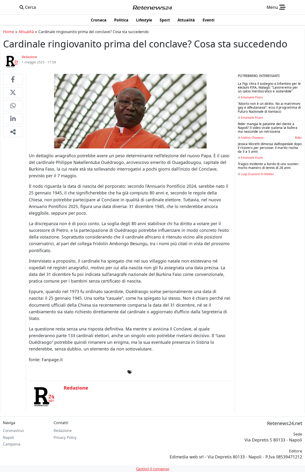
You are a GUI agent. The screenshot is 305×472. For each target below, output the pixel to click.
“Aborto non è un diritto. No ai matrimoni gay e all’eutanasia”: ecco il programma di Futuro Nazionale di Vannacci (269, 107)
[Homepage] (152, 7)
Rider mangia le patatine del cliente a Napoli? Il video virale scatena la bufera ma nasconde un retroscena (267, 127)
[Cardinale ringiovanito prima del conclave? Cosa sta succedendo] (13, 79)
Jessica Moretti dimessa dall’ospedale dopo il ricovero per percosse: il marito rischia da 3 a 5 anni (270, 147)
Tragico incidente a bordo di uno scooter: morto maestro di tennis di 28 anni (268, 166)
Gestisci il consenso (152, 469)
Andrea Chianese (252, 137)
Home (8, 31)
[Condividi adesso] (13, 131)
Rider (298, 137)
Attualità (26, 31)
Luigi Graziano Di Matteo (257, 174)
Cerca (30, 7)
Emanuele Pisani (252, 97)
